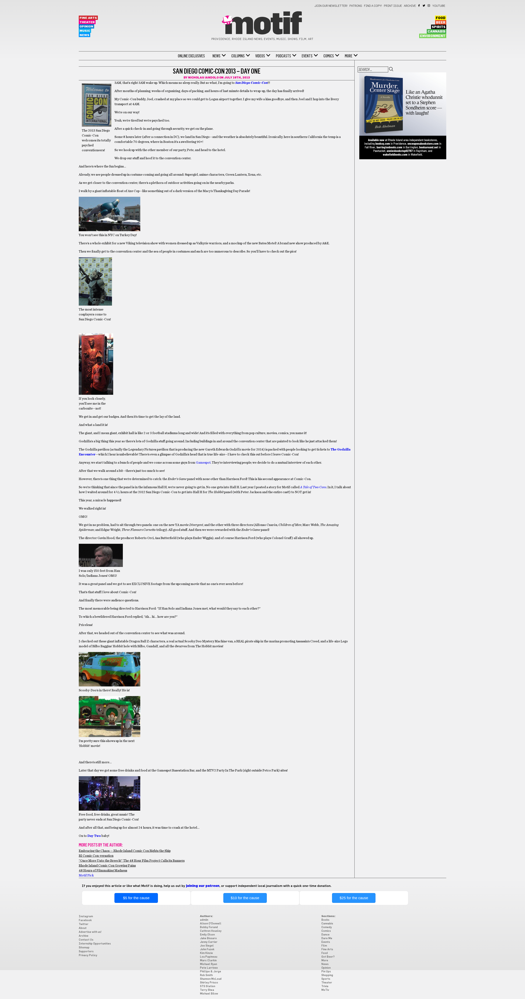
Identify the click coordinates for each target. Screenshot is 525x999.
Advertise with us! (90, 932)
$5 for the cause (136, 898)
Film (324, 945)
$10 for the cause (245, 898)
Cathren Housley (210, 931)
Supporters (86, 951)
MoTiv (325, 990)
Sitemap (84, 947)
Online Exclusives (191, 55)
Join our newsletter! (331, 6)
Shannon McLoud (210, 979)
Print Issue (393, 6)
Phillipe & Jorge (210, 971)
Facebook (419, 5)
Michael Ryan (208, 964)
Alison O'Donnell (210, 923)
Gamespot (203, 462)
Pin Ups (326, 971)
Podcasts (283, 55)
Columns (238, 55)
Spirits (438, 27)
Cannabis (436, 31)
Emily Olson (207, 934)
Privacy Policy (88, 955)
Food (440, 18)
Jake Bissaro (208, 938)
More (348, 55)
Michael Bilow (209, 993)
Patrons (355, 6)
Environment (432, 36)
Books (325, 920)
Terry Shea (207, 990)
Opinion (86, 26)
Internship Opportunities (95, 943)
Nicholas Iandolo (203, 77)
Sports (325, 979)
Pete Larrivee (209, 968)
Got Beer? (327, 957)
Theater (87, 22)
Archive (410, 6)
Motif (262, 24)
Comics (328, 55)
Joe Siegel (207, 945)
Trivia (324, 986)
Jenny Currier (208, 942)
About (83, 928)
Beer (440, 22)
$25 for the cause (354, 898)
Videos (260, 55)
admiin (204, 920)
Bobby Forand (209, 927)
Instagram (429, 5)
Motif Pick (86, 875)
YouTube (439, 6)
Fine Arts (88, 17)
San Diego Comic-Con (251, 82)
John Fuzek (207, 949)
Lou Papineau (208, 957)
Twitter (424, 5)
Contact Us (86, 940)
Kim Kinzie (206, 953)
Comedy (326, 927)
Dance (325, 934)
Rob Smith (206, 975)
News (84, 35)
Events (307, 55)
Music (85, 30)
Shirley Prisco (209, 982)
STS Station (207, 986)
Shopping (327, 975)
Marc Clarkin (208, 960)
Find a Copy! (373, 6)
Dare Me (326, 938)
